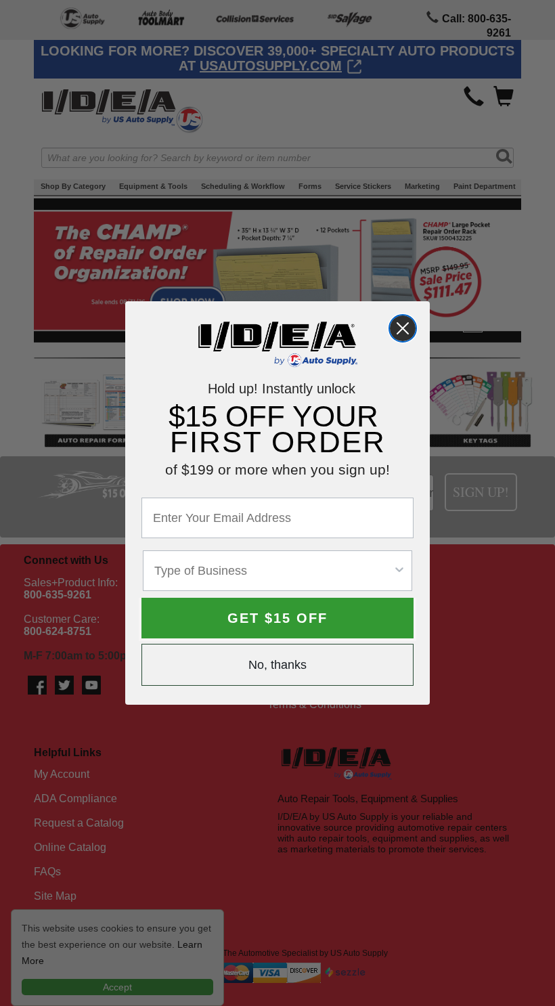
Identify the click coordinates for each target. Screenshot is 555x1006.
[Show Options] (399, 570)
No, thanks (277, 665)
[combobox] (273, 570)
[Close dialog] (402, 328)
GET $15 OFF (277, 618)
